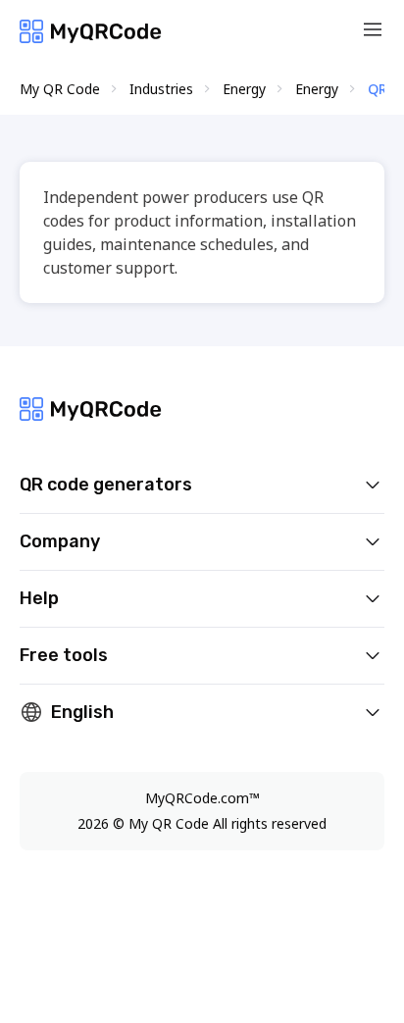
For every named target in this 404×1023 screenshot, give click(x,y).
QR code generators (106, 484)
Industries (161, 88)
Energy (244, 88)
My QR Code (60, 88)
